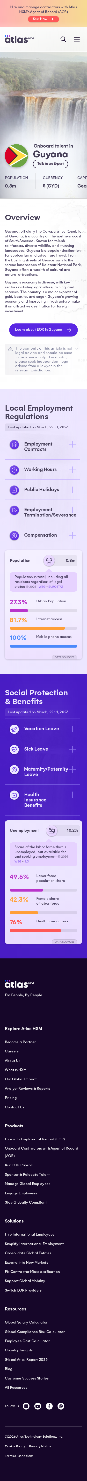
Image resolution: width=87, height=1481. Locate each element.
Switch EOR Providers (23, 1290)
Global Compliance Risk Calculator (35, 1332)
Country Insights (19, 1350)
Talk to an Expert (50, 163)
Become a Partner (20, 1042)
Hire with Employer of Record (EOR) (35, 1139)
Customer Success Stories (26, 1378)
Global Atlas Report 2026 (26, 1359)
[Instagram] (61, 1406)
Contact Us (14, 1107)
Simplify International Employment (34, 1244)
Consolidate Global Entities (28, 1253)
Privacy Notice (40, 1446)
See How (40, 19)
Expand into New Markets (26, 1262)
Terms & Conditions (19, 1456)
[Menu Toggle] (77, 39)
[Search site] (63, 39)
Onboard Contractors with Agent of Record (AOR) (41, 1152)
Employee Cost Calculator (27, 1341)
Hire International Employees (29, 1234)
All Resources (16, 1387)
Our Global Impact (21, 1079)
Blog (8, 1369)
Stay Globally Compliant (26, 1202)
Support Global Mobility (25, 1281)
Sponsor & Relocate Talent (27, 1174)
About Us (12, 1060)
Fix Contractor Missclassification (32, 1271)
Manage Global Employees (27, 1184)
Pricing (11, 1098)
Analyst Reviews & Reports (27, 1088)
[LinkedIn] (26, 1406)
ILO (26, 861)
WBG (42, 587)
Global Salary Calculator (26, 1322)
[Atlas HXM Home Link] (19, 39)
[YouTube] (37, 1406)
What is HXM (15, 1070)
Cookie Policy (15, 1446)
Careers (12, 1051)
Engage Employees (21, 1193)
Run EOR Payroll (18, 1165)
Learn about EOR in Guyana (38, 329)
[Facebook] (49, 1406)
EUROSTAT (55, 587)
